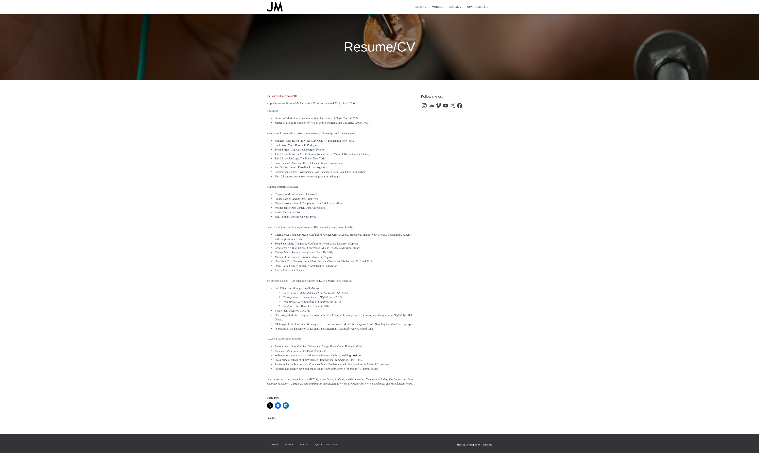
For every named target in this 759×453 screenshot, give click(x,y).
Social (454, 7)
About (419, 7)
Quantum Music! (478, 7)
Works (437, 7)
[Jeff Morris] (275, 7)
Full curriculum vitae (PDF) (282, 96)
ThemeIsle (486, 444)
